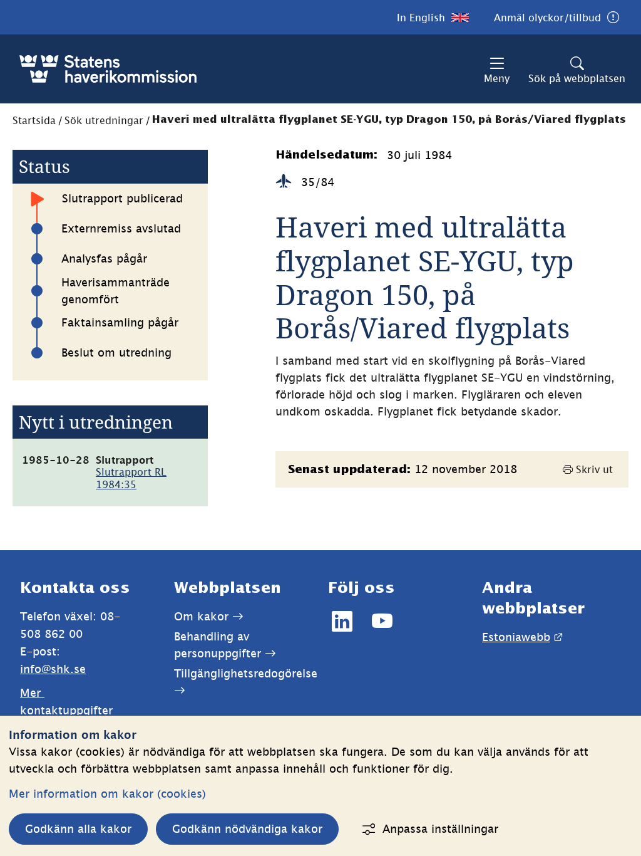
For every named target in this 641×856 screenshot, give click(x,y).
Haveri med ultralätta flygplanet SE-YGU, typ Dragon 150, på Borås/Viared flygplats (389, 120)
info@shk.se (53, 669)
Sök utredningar (103, 120)
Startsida (34, 120)
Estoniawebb (522, 637)
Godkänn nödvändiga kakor (247, 828)
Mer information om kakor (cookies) (107, 793)
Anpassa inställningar (440, 828)
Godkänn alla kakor (78, 828)
